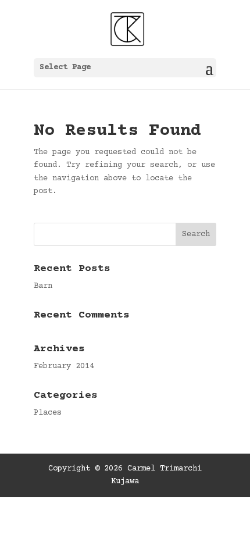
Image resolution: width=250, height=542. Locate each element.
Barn (43, 286)
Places (48, 413)
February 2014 (64, 366)
